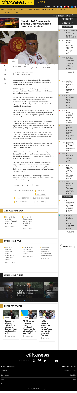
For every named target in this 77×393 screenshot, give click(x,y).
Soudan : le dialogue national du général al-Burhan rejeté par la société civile (70, 86)
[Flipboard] (45, 361)
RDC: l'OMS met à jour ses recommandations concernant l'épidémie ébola (71, 34)
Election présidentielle (24, 202)
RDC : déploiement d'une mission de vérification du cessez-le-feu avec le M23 (70, 206)
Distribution (5, 375)
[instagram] (56, 361)
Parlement (41, 190)
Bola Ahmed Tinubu (22, 198)
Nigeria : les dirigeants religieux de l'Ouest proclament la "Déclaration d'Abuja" (9, 253)
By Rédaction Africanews (20, 72)
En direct (59, 16)
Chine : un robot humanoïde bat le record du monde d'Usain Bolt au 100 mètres (70, 222)
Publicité (73, 375)
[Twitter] (40, 361)
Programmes (6, 13)
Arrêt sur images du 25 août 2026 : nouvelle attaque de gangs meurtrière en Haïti (70, 62)
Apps (74, 379)
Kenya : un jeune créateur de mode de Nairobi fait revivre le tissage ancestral (69, 116)
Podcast (17, 13)
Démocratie (41, 194)
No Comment (60, 9)
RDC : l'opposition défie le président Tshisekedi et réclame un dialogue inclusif (70, 187)
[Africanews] (13, 2)
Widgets (3, 384)
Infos (3, 9)
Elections (41, 202)
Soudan (7, 317)
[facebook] (51, 361)
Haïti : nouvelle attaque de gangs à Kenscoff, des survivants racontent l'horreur (69, 172)
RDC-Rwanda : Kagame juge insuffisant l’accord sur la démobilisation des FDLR (70, 146)
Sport (20, 9)
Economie (11, 9)
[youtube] (34, 361)
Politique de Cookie (69, 371)
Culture (28, 9)
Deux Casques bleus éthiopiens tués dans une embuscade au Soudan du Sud (70, 132)
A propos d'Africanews (8, 366)
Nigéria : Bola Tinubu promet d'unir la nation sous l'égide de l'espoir (27, 221)
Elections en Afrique (41, 198)
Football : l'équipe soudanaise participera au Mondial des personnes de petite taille (70, 47)
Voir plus (67, 247)
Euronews (73, 384)
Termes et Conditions (69, 366)
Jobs (2, 379)
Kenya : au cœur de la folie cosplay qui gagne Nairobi (69, 158)
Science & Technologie (43, 9)
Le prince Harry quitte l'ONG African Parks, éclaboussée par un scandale (70, 101)
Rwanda (25, 317)
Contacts (4, 371)
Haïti (42, 317)
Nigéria (13, 61)
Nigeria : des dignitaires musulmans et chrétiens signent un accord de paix (46, 251)
